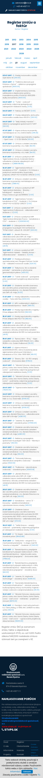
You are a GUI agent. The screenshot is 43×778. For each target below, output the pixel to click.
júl (16, 62)
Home (17, 29)
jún (11, 62)
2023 (21, 49)
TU (39, 774)
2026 (21, 53)
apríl (35, 58)
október (9, 67)
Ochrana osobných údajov (34, 750)
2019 (28, 44)
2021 (6, 49)
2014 (28, 39)
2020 (36, 44)
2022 (13, 49)
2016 (7, 44)
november (20, 67)
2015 (36, 39)
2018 (21, 44)
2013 (21, 39)
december (32, 67)
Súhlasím (27, 772)
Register (25, 29)
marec (27, 58)
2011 (7, 39)
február (18, 58)
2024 (29, 49)
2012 (14, 39)
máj (5, 62)
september (35, 62)
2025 (36, 49)
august (23, 62)
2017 (14, 44)
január (9, 58)
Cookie (33, 744)
